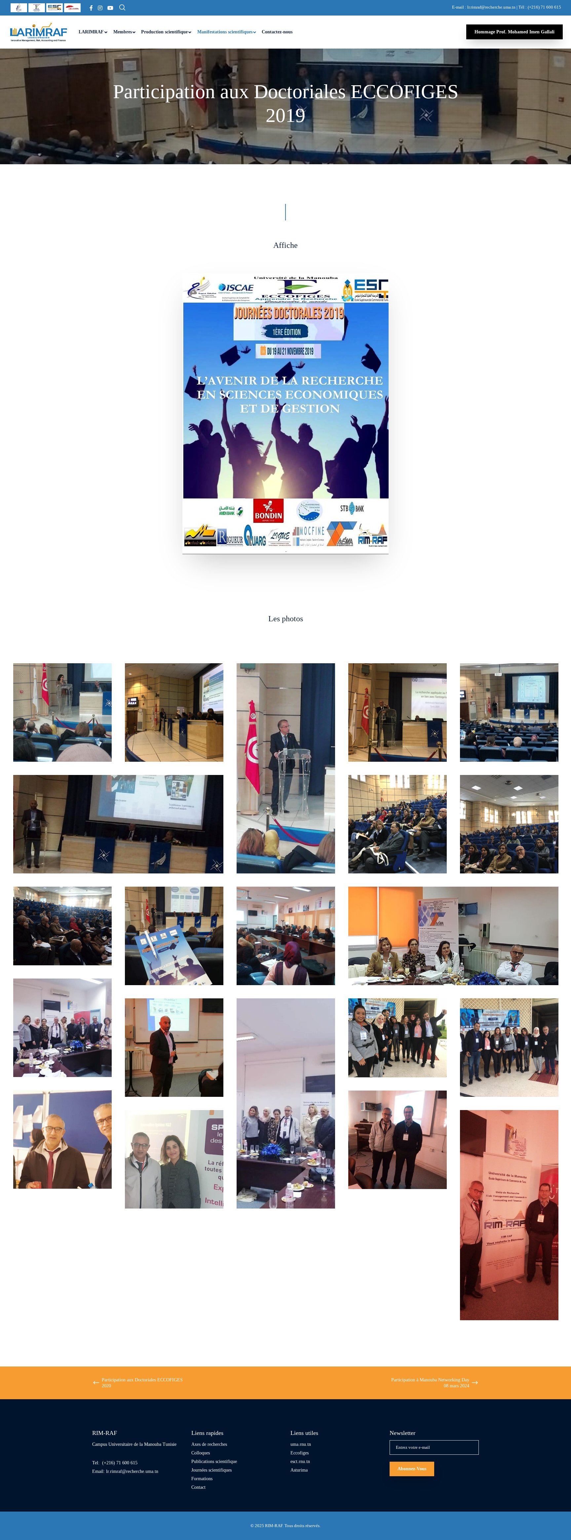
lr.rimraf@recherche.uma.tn (132, 1471)
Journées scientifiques (211, 1470)
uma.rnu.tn (300, 1444)
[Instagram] (100, 8)
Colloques (200, 1452)
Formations (201, 1478)
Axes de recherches (209, 1444)
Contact (198, 1487)
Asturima (299, 1470)
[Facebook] (91, 8)
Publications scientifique (214, 1461)
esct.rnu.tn (300, 1461)
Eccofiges (299, 1452)
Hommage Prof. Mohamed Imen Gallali (514, 31)
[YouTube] (110, 8)
